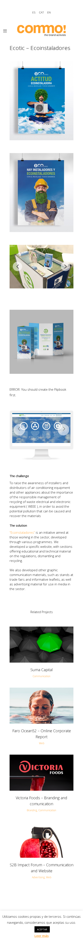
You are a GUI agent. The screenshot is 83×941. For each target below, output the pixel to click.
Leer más (41, 936)
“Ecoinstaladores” (22, 532)
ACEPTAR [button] (42, 929)
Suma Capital (41, 669)
